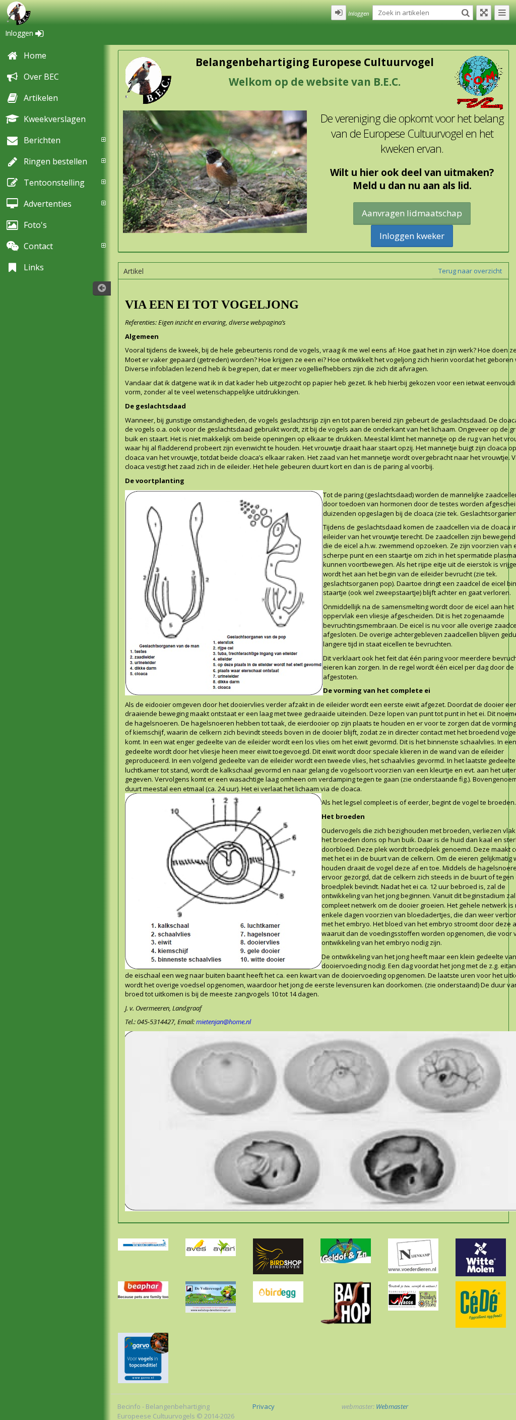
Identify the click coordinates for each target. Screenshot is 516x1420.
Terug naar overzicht (470, 270)
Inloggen (20, 33)
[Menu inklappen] (501, 12)
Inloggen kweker (411, 236)
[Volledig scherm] (483, 12)
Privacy (263, 1406)
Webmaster (392, 1406)
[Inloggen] (338, 12)
